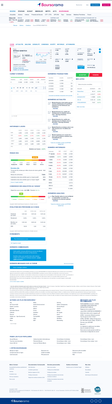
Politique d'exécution (18, 68)
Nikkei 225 (12, 18)
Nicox (11, 320)
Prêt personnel (45, 354)
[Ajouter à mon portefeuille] (100, 49)
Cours (12, 44)
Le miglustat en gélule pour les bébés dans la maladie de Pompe (90, 327)
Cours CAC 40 (13, 343)
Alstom (35, 308)
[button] (2, 5)
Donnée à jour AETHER (86, 322)
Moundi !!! (83, 324)
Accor (58, 314)
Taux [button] (62, 15)
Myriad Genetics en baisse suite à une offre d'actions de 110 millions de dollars (62, 128)
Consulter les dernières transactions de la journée (60, 95)
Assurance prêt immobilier (79, 350)
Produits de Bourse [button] (37, 15)
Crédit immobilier (45, 352)
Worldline (59, 318)
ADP (34, 320)
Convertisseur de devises (63, 339)
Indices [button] (27, 15)
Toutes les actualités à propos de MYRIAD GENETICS (61, 143)
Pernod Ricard (60, 306)
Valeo (34, 318)
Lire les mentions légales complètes (17, 281)
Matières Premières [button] (79, 15)
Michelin (12, 308)
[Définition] (62, 59)
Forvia (35, 310)
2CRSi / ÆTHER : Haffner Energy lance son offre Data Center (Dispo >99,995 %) (91, 319)
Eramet (35, 306)
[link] (11, 371)
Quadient (35, 312)
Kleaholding (60, 320)
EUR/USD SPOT (81, 97)
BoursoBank (64, 11)
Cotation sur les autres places (20, 69)
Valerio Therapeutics (62, 304)
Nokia (34, 302)
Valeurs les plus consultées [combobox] (85, 84)
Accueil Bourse (14, 339)
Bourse (13, 11)
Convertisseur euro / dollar (64, 343)
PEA (73, 354)
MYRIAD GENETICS (20, 51)
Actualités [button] (13, 15)
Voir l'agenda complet (16, 243)
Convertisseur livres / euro (87, 339)
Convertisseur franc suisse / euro (88, 341)
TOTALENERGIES (81, 102)
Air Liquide (59, 312)
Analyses (28, 44)
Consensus (45, 44)
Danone (12, 314)
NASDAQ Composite (41, 63)
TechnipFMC (36, 316)
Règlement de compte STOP (87, 309)
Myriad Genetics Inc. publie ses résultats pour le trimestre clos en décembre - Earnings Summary (61, 120)
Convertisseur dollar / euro (64, 341)
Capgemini (59, 316)
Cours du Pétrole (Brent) (39, 343)
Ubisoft (58, 308)
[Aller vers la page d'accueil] (55, 5)
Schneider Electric (14, 310)
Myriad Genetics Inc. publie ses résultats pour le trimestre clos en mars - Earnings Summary (61, 113)
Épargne (21, 11)
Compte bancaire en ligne (16, 352)
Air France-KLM (14, 304)
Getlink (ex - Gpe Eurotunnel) (17, 316)
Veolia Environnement (39, 304)
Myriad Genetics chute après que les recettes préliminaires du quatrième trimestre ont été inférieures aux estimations (62, 105)
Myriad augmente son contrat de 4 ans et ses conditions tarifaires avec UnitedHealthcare (62, 136)
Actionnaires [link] (70, 44)
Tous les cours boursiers (16, 341)
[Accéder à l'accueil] (10, 25)
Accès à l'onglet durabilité (17, 182)
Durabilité (36, 44)
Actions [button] (20, 15)
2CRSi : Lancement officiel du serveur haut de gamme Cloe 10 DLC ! (90, 316)
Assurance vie (44, 350)
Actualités (19, 44)
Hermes (59, 302)
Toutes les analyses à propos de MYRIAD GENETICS (61, 204)
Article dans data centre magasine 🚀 (90, 313)
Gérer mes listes (81, 107)
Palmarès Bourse (37, 341)
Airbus (58, 310)
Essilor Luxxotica (14, 306)
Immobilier (39, 11)
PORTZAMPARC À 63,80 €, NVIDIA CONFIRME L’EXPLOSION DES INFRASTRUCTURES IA (89, 305)
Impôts (47, 11)
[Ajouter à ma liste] (100, 52)
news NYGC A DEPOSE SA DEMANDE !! (90, 311)
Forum (89, 15)
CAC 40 (79, 100)
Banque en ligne (14, 350)
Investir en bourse (77, 352)
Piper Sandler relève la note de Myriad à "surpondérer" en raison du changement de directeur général (62, 197)
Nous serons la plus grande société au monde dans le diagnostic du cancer (90, 330)
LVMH (11, 318)
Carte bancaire (14, 354)
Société (52, 44)
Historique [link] (60, 44)
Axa (11, 302)
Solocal (35, 314)
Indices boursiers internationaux (41, 339)
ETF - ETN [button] (48, 15)
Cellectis (12, 312)
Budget (30, 11)
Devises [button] (68, 15)
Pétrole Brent (80, 91)
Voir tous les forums (68, 263)
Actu (55, 11)
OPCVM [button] (56, 15)
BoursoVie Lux (81, 67)
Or (77, 94)
